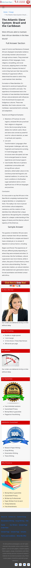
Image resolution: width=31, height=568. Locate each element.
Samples (23, 532)
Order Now (4, 528)
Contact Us (12, 517)
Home (5, 12)
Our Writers (13, 525)
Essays (11, 12)
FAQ (27, 521)
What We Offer (21, 536)
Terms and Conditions (8, 536)
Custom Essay (21, 517)
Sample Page (23, 525)
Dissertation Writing (7, 521)
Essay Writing (20, 521)
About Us (4, 517)
